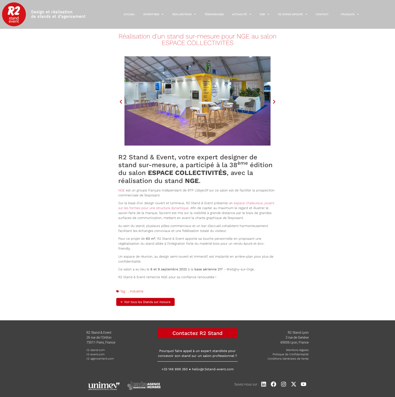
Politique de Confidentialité (291, 354)
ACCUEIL (129, 14)
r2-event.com (95, 354)
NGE (121, 190)
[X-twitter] (294, 384)
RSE (262, 14)
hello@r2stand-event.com (213, 369)
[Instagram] (284, 384)
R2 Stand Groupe (290, 14)
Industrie (136, 291)
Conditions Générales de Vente (288, 358)
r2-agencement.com (100, 358)
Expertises (151, 14)
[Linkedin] (264, 384)
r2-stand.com (95, 350)
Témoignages (214, 14)
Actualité (239, 14)
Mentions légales (297, 350)
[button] (120, 101)
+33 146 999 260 (174, 369)
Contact (322, 14)
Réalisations (182, 14)
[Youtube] (304, 384)
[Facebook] (274, 384)
